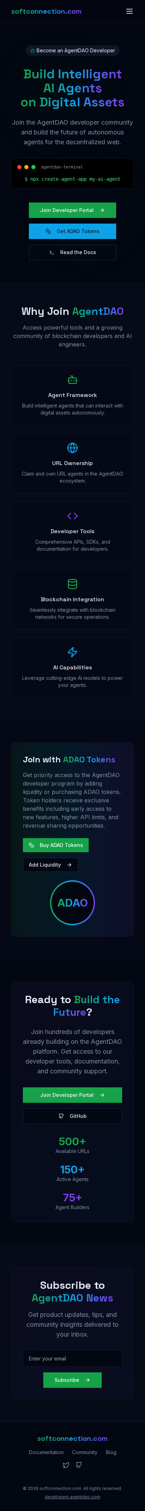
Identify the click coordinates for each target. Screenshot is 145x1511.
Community (84, 1452)
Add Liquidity (45, 865)
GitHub (78, 1116)
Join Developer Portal (67, 210)
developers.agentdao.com (72, 1496)
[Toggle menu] (129, 11)
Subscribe (67, 1380)
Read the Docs (78, 252)
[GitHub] (78, 1465)
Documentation (46, 1452)
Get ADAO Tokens (78, 231)
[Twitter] (66, 1465)
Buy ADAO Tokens (61, 845)
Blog (111, 1452)
